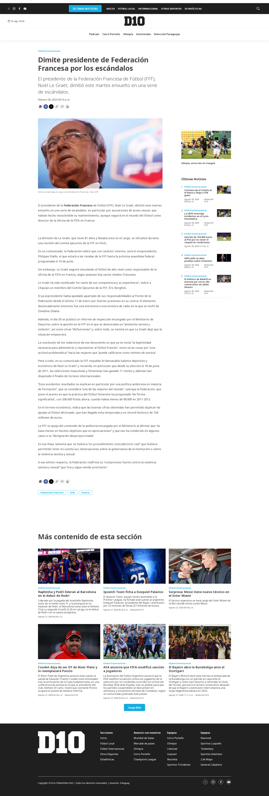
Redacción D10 (209, 200)
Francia (85, 492)
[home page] (134, 21)
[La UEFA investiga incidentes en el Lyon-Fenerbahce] (224, 213)
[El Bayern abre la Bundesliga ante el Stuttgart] (200, 641)
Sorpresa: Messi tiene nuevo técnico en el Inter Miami (199, 594)
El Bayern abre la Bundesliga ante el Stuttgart (196, 669)
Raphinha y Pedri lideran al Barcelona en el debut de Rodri (67, 594)
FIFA (72, 492)
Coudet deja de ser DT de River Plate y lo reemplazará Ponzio (67, 669)
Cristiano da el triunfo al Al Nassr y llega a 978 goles (198, 193)
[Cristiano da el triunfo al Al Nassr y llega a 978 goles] (224, 190)
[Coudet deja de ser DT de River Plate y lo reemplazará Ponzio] (69, 641)
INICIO (110, 8)
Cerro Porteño (111, 34)
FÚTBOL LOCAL (126, 8)
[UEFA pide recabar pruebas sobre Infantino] (224, 258)
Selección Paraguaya (167, 34)
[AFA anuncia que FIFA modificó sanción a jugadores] (134, 641)
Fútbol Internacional (49, 51)
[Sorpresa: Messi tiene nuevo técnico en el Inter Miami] (200, 566)
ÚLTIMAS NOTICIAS (85, 8)
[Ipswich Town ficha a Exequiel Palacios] (134, 566)
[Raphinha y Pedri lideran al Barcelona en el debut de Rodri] (69, 566)
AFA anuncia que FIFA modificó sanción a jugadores (133, 669)
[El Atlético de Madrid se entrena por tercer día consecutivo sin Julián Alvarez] (224, 279)
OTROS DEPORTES (171, 8)
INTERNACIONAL (148, 8)
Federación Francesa (52, 492)
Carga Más (134, 707)
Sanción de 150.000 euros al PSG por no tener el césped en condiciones (198, 240)
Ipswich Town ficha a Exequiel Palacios (133, 592)
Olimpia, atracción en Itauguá (198, 163)
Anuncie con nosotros (147, 732)
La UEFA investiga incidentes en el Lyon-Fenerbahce (196, 216)
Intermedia (143, 34)
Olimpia (128, 34)
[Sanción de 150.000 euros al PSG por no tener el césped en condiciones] (224, 237)
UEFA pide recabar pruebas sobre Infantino (198, 259)
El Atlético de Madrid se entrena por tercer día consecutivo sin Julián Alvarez (197, 283)
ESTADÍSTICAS (193, 8)
